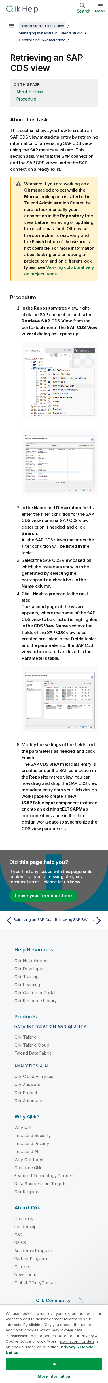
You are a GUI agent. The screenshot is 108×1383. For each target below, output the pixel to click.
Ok (53, 1364)
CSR (18, 1234)
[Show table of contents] (11, 25)
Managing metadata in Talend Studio (51, 33)
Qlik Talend (25, 1037)
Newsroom (25, 1274)
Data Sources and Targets (40, 1183)
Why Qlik (23, 1127)
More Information (54, 1376)
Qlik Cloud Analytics (33, 1076)
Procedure (26, 98)
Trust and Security (32, 1135)
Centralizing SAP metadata (42, 40)
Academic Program (33, 1250)
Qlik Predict (25, 1092)
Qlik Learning (27, 984)
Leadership (25, 1226)
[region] (54, 1344)
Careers (22, 1266)
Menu (100, 11)
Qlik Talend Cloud (31, 1045)
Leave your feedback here (43, 895)
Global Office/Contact (35, 1282)
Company (23, 1218)
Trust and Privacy (31, 1143)
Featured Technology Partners (44, 1175)
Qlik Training (26, 976)
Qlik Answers (27, 1084)
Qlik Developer (29, 968)
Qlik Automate (28, 1100)
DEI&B (20, 1242)
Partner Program (30, 1258)
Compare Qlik (27, 1167)
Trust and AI (26, 1151)
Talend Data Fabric (33, 1053)
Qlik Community (53, 1300)
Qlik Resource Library (35, 1000)
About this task (29, 91)
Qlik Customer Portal (34, 992)
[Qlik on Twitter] (81, 1300)
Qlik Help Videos (31, 960)
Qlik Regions (26, 1191)
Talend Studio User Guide (42, 25)
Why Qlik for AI (28, 1159)
